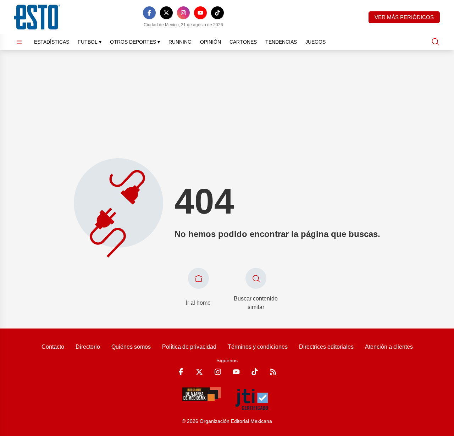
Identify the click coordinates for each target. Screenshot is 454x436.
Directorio (88, 347)
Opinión (210, 42)
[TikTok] (217, 12)
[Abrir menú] (19, 42)
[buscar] (435, 42)
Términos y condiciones (258, 347)
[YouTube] (200, 12)
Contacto (52, 347)
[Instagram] (183, 12)
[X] (166, 12)
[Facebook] (149, 12)
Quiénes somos (131, 347)
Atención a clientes (389, 347)
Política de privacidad (189, 347)
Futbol (89, 42)
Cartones (243, 42)
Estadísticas (51, 42)
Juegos (315, 42)
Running (180, 42)
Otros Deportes (135, 42)
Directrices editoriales (326, 347)
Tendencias (281, 42)
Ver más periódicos (404, 17)
